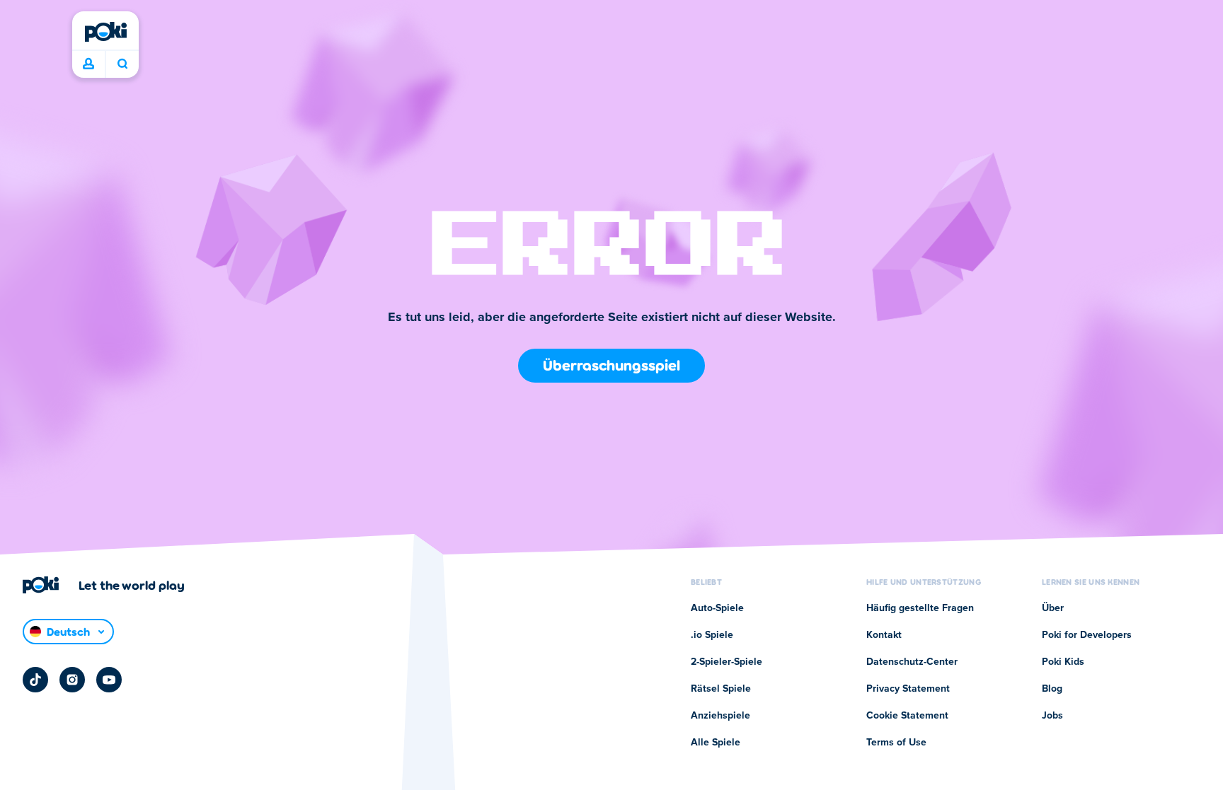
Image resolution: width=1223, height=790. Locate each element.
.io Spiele (712, 635)
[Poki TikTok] (35, 679)
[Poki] (105, 32)
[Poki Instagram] (72, 679)
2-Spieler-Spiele (726, 662)
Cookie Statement (907, 716)
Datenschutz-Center (912, 662)
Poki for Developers (1087, 635)
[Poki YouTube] (109, 679)
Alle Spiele (715, 743)
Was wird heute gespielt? (122, 64)
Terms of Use (896, 743)
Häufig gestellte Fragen (920, 608)
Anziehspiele (720, 716)
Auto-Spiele (717, 608)
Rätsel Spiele (721, 689)
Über (1053, 608)
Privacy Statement (908, 689)
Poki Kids (1063, 662)
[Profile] (88, 64)
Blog (1052, 689)
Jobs (1052, 716)
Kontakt (884, 635)
